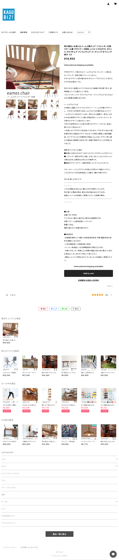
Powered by (57, 556)
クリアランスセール (8, 523)
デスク (3, 466)
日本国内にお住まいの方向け (88, 280)
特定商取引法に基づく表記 (29, 547)
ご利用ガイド (53, 32)
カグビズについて (37, 32)
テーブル (4, 502)
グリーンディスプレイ (9, 488)
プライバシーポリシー (10, 547)
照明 (3, 495)
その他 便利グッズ (8, 516)
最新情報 (23, 32)
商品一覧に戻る (59, 534)
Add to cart (88, 273)
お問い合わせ (67, 32)
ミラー (3, 509)
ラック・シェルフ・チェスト (10, 473)
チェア (3, 459)
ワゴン (3, 480)
